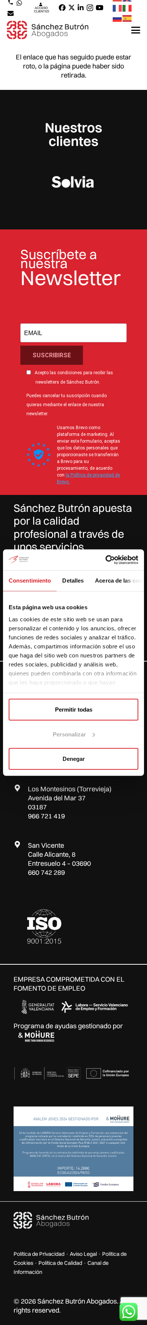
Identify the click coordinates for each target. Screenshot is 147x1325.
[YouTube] (99, 7)
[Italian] (127, 7)
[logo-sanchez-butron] (48, 30)
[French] (117, 7)
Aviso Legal (83, 1254)
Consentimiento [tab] (30, 580)
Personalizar (69, 734)
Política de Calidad (60, 1263)
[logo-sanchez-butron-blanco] (51, 1220)
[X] (71, 7)
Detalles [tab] (73, 580)
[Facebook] (62, 7)
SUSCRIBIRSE (51, 355)
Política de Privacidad (39, 1254)
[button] (136, 30)
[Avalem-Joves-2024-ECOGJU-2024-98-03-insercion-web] (73, 1148)
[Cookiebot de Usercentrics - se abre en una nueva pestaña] (105, 560)
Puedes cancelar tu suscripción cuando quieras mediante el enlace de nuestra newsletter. (66, 404)
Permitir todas (73, 709)
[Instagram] (90, 8)
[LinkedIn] (81, 7)
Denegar (74, 759)
